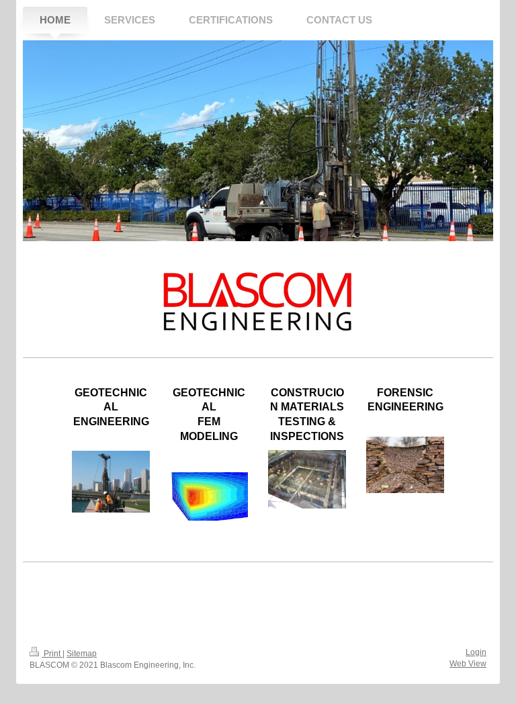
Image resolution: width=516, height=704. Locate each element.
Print (52, 653)
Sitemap (82, 653)
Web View (467, 663)
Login (476, 652)
